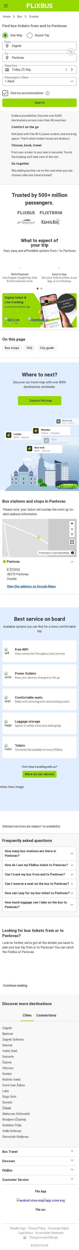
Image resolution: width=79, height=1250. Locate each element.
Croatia (33, 16)
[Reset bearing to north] (72, 534)
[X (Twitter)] (42, 1219)
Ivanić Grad (9, 1051)
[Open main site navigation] (5, 5)
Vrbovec (8, 1068)
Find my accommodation (26, 93)
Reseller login (18, 1228)
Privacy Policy (36, 1228)
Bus (19, 16)
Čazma (6, 1062)
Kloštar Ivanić (11, 1079)
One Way (16, 35)
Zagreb (7, 1028)
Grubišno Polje (11, 1125)
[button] (39, 46)
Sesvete (8, 1056)
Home (6, 16)
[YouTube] (40, 1219)
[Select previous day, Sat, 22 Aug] (66, 69)
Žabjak (6, 1108)
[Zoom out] (72, 529)
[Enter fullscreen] (72, 542)
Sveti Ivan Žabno (13, 1085)
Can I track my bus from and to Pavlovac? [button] (35, 874)
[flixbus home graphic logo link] (40, 5)
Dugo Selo (9, 1096)
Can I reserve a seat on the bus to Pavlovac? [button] (37, 884)
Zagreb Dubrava (13, 1039)
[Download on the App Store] (54, 1200)
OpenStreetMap (61, 552)
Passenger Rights (58, 1228)
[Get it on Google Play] (30, 1200)
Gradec (7, 1074)
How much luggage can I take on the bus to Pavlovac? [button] (36, 905)
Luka (5, 1091)
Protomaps (44, 552)
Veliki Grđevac (11, 1131)
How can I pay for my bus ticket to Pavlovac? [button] (37, 893)
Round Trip (42, 35)
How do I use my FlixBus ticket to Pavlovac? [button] (36, 865)
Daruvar (7, 1045)
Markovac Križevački (16, 1114)
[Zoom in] (72, 523)
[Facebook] (37, 1219)
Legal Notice (25, 1232)
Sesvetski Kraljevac (15, 1136)
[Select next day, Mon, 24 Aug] (72, 69)
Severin (7, 1102)
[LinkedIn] (41, 1219)
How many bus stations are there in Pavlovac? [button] (30, 853)
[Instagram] (39, 1219)
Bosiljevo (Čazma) (14, 1119)
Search (39, 102)
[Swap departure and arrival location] (70, 51)
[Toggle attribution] (72, 552)
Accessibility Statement (49, 1232)
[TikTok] (43, 1219)
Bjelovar (7, 1034)
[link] (39, 426)
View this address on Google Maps (31, 586)
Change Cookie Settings (43, 1237)
